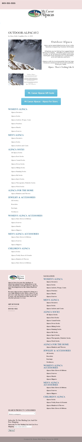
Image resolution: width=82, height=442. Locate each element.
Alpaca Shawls (16, 127)
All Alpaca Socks (16, 153)
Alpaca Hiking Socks (18, 168)
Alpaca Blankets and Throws (20, 193)
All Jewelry (14, 200)
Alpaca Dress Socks (17, 164)
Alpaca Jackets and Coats (19, 146)
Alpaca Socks (15, 116)
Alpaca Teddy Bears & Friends (21, 255)
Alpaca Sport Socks (17, 179)
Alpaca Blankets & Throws (20, 259)
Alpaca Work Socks (17, 186)
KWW (56, 439)
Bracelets (14, 204)
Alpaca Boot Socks (17, 156)
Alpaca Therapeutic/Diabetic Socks (23, 183)
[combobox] (22, 413)
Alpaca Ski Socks (16, 175)
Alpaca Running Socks (18, 171)
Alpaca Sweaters (16, 112)
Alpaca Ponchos (16, 123)
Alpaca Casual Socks (18, 160)
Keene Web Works (39, 439)
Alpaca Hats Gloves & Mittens (21, 219)
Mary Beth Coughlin (17, 36)
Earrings (14, 208)
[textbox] (22, 414)
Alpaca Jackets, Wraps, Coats (21, 120)
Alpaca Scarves (16, 131)
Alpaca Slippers (16, 230)
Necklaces (14, 212)
